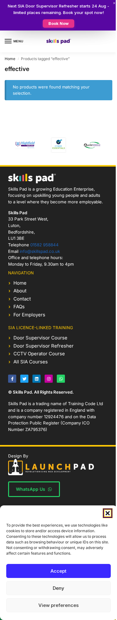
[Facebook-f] (12, 379)
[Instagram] (49, 379)
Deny (58, 588)
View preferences (58, 605)
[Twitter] (24, 379)
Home (10, 58)
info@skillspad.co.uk (40, 251)
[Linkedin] (36, 379)
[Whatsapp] (61, 379)
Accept (58, 571)
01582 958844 (44, 244)
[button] (108, 513)
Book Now (58, 23)
